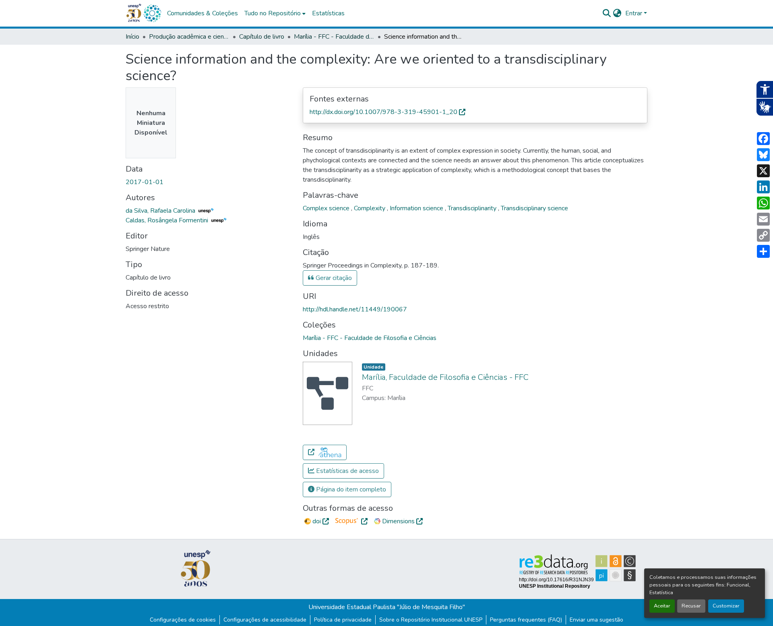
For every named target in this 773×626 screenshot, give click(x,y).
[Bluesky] (763, 155)
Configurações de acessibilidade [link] (264, 620)
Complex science (327, 208)
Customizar (726, 605)
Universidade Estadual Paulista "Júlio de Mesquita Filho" (386, 607)
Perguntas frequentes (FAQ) (526, 620)
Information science (417, 208)
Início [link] (132, 36)
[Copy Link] (763, 235)
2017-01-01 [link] (144, 182)
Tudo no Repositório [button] (272, 13)
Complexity (370, 208)
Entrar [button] (634, 13)
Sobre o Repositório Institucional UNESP (430, 620)
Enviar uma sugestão (596, 620)
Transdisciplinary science (534, 208)
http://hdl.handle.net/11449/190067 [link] (355, 309)
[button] (152, 13)
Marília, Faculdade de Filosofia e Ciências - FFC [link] (445, 377)
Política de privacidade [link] (343, 620)
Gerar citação (333, 278)
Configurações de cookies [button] (183, 620)
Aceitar (662, 605)
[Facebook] (763, 139)
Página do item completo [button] (350, 489)
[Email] (763, 219)
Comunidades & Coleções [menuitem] (202, 13)
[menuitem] (275, 13)
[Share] (763, 251)
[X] (763, 171)
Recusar (691, 605)
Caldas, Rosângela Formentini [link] (168, 220)
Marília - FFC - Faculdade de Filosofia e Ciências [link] (334, 36)
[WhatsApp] (763, 203)
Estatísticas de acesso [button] (346, 470)
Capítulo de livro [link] (261, 36)
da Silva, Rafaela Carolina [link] (161, 210)
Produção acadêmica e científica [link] (189, 36)
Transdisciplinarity (473, 208)
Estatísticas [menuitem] (328, 13)
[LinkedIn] (763, 187)
